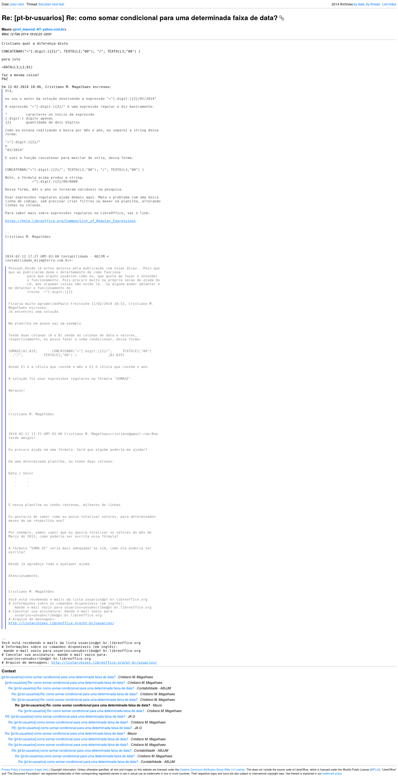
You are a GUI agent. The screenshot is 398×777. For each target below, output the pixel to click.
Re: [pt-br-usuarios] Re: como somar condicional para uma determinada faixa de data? (140, 17)
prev (13, 4)
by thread (373, 4)
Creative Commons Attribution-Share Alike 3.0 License (212, 769)
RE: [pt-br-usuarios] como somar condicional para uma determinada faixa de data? (65, 716)
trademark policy (331, 773)
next (21, 4)
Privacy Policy (10, 769)
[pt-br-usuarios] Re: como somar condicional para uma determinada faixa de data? (65, 682)
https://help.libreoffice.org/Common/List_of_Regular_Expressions (70, 221)
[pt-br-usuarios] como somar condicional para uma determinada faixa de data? (59, 676)
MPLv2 (375, 769)
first (41, 4)
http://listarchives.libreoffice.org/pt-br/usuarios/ (61, 623)
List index (389, 4)
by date (359, 4)
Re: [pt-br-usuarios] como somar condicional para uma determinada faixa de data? (68, 722)
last (61, 4)
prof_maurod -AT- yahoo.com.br (39, 29)
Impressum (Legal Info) (34, 769)
